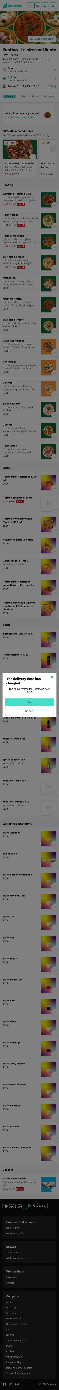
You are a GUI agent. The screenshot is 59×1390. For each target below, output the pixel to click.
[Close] (52, 677)
